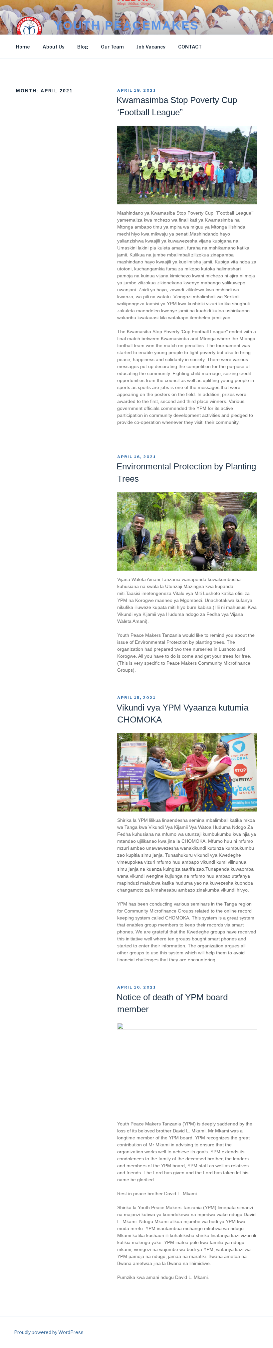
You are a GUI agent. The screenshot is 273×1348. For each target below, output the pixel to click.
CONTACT (190, 46)
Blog (82, 46)
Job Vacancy (150, 46)
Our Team (112, 46)
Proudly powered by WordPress (49, 1332)
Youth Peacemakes (126, 25)
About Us (54, 46)
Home (23, 46)
